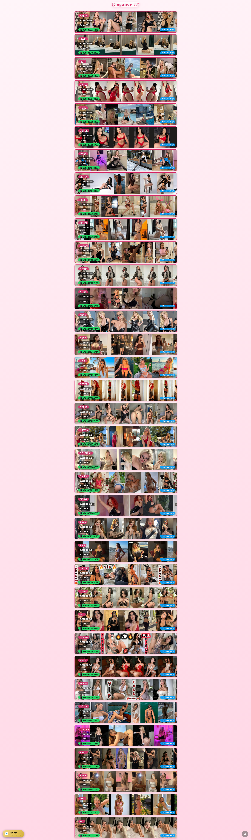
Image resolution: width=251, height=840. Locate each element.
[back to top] (245, 834)
